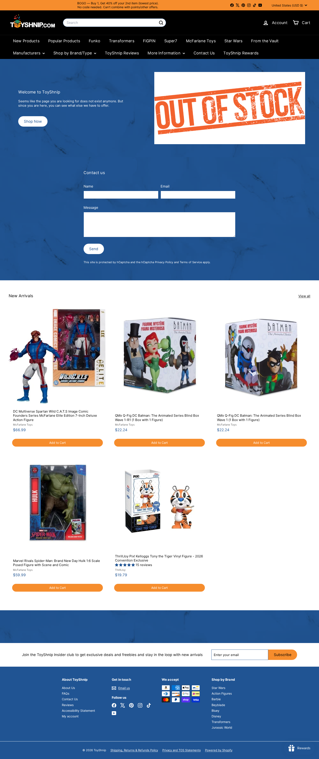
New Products (26, 41)
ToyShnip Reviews (122, 53)
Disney (216, 716)
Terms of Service (191, 262)
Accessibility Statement (78, 710)
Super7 (170, 41)
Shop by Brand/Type (73, 53)
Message (91, 207)
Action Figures (222, 693)
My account (70, 716)
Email (165, 186)
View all (304, 296)
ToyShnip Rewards (240, 53)
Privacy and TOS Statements (181, 750)
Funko (94, 41)
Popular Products (64, 41)
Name (88, 186)
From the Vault (265, 41)
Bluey (215, 710)
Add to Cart (57, 442)
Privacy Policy (164, 262)
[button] (125, 565)
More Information (165, 53)
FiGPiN (149, 41)
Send (93, 249)
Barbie (216, 699)
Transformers (121, 41)
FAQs (65, 693)
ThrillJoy (120, 569)
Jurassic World (222, 727)
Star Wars (233, 41)
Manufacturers (27, 53)
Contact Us (204, 53)
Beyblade (218, 705)
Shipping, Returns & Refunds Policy (134, 750)
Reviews (68, 705)
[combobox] (114, 22)
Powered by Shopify (218, 750)
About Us (68, 688)
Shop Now (33, 121)
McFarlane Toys (201, 41)
